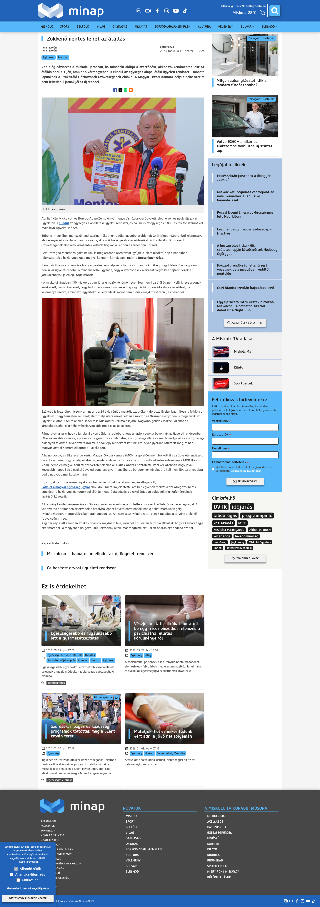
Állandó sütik (30, 869)
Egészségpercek (219, 832)
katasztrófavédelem (239, 548)
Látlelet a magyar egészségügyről (65, 487)
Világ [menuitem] (101, 26)
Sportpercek (217, 866)
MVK (242, 523)
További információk (28, 862)
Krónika (213, 855)
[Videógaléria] (148, 10)
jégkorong (237, 542)
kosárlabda (222, 536)
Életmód (83, 660)
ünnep (218, 548)
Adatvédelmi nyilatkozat (246, 471)
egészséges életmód (59, 780)
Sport (130, 821)
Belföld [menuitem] (83, 26)
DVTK (220, 506)
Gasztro (95, 660)
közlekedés (223, 523)
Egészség (48, 57)
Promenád (215, 860)
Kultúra (132, 855)
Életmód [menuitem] (268, 26)
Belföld (77, 655)
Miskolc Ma (216, 816)
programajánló (257, 515)
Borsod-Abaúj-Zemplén (61, 660)
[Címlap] (71, 10)
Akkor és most (260, 530)
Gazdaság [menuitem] (120, 26)
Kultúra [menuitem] (204, 26)
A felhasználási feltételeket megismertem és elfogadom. (244, 469)
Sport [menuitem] (64, 26)
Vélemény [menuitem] (225, 26)
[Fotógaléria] (139, 10)
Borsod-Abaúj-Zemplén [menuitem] (172, 26)
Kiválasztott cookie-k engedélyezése (28, 888)
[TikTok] (185, 10)
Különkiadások (219, 877)
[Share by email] (131, 90)
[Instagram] (166, 10)
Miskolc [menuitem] (47, 26)
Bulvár (131, 866)
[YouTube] (176, 10)
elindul (64, 223)
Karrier (213, 844)
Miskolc (63, 57)
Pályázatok (48, 825)
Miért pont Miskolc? (223, 871)
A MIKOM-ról (48, 821)
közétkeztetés (56, 683)
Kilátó (212, 849)
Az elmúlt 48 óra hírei (247, 322)
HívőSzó (213, 838)
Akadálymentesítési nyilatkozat (61, 863)
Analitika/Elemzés (30, 874)
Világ (148, 655)
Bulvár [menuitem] (246, 26)
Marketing (30, 880)
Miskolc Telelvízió (52, 835)
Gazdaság (133, 838)
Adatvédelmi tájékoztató (56, 854)
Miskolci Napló (50, 840)
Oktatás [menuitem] (141, 26)
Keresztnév (220, 434)
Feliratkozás (247, 481)
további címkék (247, 558)
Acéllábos (215, 821)
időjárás (242, 506)
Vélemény (133, 860)
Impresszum (48, 830)
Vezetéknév (220, 421)
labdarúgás (225, 515)
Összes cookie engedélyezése (28, 898)
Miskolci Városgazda (229, 530)
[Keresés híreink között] (274, 10)
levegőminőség (246, 536)
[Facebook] (157, 10)
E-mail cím (219, 448)
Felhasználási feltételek (229, 462)
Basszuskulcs (218, 827)
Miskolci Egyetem (260, 542)
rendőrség (220, 542)
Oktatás (90, 655)
